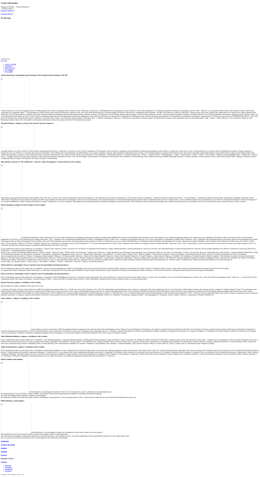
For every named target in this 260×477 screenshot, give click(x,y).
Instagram (8, 465)
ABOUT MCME (10, 64)
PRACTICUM (10, 68)
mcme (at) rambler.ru (7, 10)
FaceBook (8, 471)
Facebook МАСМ (7, 14)
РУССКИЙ (9, 72)
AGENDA (8, 66)
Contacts (4, 462)
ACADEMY (9, 70)
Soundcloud (9, 469)
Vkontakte (8, 467)
